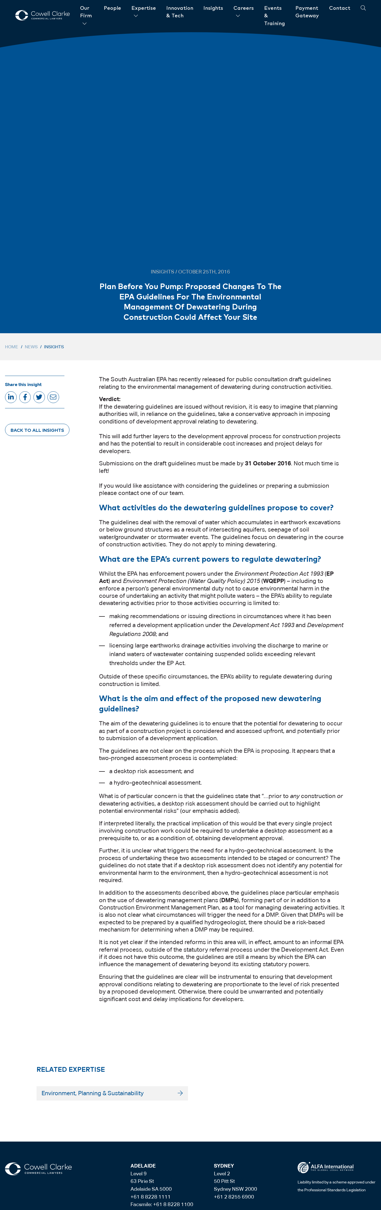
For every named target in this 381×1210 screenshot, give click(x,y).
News (31, 346)
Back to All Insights (37, 430)
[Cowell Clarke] (38, 1169)
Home (11, 346)
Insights (54, 346)
